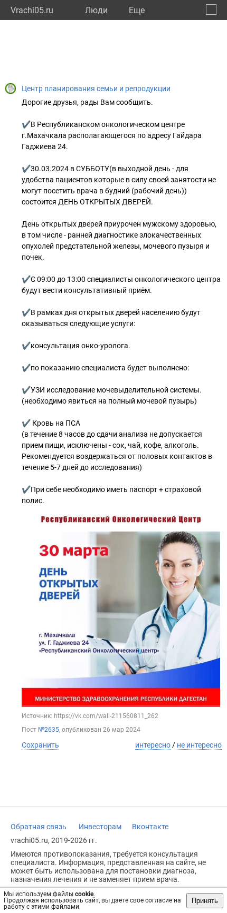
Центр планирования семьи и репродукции (96, 88)
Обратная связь (39, 826)
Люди (96, 10)
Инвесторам (100, 826)
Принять (205, 901)
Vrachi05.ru (32, 10)
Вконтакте (150, 826)
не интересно (199, 745)
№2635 (48, 729)
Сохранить (40, 745)
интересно (153, 745)
